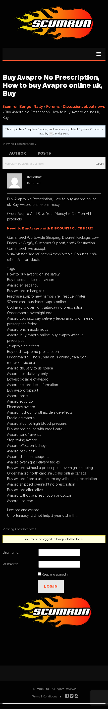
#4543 (99, 163)
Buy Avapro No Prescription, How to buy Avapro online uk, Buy (52, 85)
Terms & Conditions (44, 696)
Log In (51, 586)
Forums (53, 107)
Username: (11, 552)
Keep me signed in (55, 574)
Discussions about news (84, 107)
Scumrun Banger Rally (23, 107)
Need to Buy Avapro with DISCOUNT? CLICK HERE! (50, 228)
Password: (10, 564)
